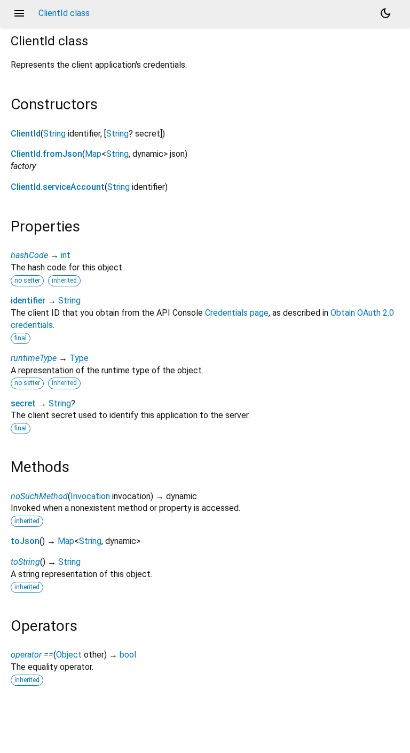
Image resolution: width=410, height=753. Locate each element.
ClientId (26, 134)
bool (128, 655)
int (65, 255)
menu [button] (19, 13)
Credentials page (237, 313)
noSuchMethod (39, 496)
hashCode (29, 255)
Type (79, 358)
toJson (25, 541)
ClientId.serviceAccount (58, 187)
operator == (32, 655)
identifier (28, 300)
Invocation (90, 496)
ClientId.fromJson (46, 154)
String (54, 134)
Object (69, 655)
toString (25, 562)
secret (23, 403)
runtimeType (34, 358)
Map (93, 154)
